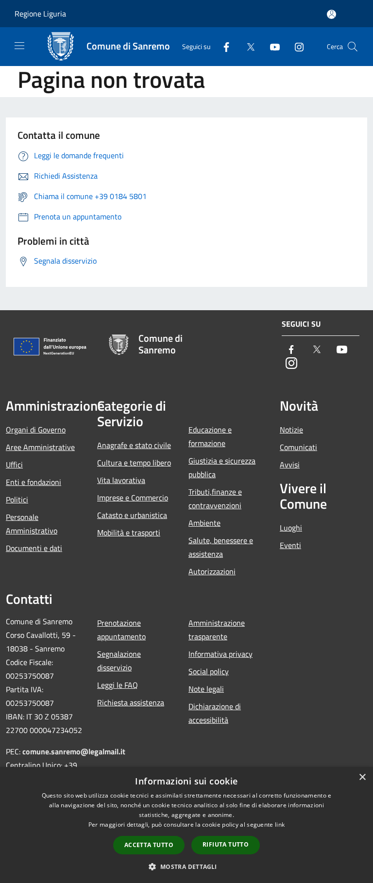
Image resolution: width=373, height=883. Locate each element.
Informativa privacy (220, 654)
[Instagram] (295, 46)
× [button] (362, 777)
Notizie (291, 429)
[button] (186, 866)
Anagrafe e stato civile (134, 445)
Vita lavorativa (121, 480)
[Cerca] (352, 46)
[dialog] (186, 825)
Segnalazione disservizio (119, 660)
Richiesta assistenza (130, 702)
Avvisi (290, 464)
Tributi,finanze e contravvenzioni (215, 498)
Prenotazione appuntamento (121, 629)
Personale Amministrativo (31, 523)
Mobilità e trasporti (128, 532)
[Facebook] (222, 46)
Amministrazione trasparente (216, 629)
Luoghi (291, 527)
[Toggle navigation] (19, 45)
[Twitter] (246, 46)
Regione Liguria (40, 13)
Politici (17, 499)
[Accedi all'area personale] (331, 14)
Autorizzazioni (212, 571)
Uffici (14, 464)
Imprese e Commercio (132, 497)
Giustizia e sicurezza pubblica (221, 467)
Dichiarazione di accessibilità (214, 713)
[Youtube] (271, 46)
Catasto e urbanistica (132, 515)
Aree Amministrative (40, 447)
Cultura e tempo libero (134, 462)
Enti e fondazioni (33, 482)
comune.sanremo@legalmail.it (73, 751)
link (280, 824)
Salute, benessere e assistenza (220, 547)
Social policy (208, 671)
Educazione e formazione (210, 436)
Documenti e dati (34, 548)
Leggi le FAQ (117, 685)
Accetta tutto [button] (148, 845)
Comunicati (298, 447)
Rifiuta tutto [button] (226, 844)
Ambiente (204, 523)
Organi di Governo (36, 429)
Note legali (206, 689)
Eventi (290, 545)
